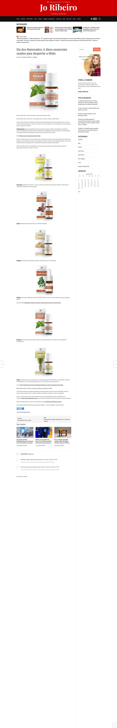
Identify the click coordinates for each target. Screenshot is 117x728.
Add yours (31, 454)
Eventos (40, 19)
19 (88, 184)
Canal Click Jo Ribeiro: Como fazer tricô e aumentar (31, 459)
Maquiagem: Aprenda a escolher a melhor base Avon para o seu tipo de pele (43, 302)
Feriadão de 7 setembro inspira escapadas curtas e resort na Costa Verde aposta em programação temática (63, 30)
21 (94, 184)
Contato (79, 19)
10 (82, 182)
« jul (79, 191)
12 (88, 182)
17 (82, 184)
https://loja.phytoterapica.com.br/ (30, 398)
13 (91, 182)
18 (85, 184)
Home (18, 19)
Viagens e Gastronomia (49, 19)
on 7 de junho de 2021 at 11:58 (51, 467)
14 (94, 182)
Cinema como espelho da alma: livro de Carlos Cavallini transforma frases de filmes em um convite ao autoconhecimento (43, 443)
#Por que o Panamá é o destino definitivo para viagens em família (42, 40)
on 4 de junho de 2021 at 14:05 (49, 459)
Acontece (23, 19)
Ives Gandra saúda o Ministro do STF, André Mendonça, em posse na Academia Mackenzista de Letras (91, 30)
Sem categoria (81, 158)
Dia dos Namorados (25, 412)
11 (85, 182)
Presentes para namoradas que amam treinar (29, 136)
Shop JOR (69, 19)
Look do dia (59, 19)
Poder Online (30, 19)
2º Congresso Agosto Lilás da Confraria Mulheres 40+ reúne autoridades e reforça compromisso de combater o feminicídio (88, 102)
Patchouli (19, 339)
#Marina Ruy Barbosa (23, 38)
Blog (64, 19)
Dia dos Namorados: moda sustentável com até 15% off (32, 467)
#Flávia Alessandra (34, 38)
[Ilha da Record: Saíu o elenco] (1, 364)
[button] (98, 24)
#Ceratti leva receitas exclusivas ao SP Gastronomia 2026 (76, 40)
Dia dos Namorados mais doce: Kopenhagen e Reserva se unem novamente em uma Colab (41, 385)
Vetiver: (18, 379)
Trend (35, 19)
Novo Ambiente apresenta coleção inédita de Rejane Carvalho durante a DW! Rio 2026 (61, 442)
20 (91, 184)
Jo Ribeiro (58, 7)
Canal (74, 19)
